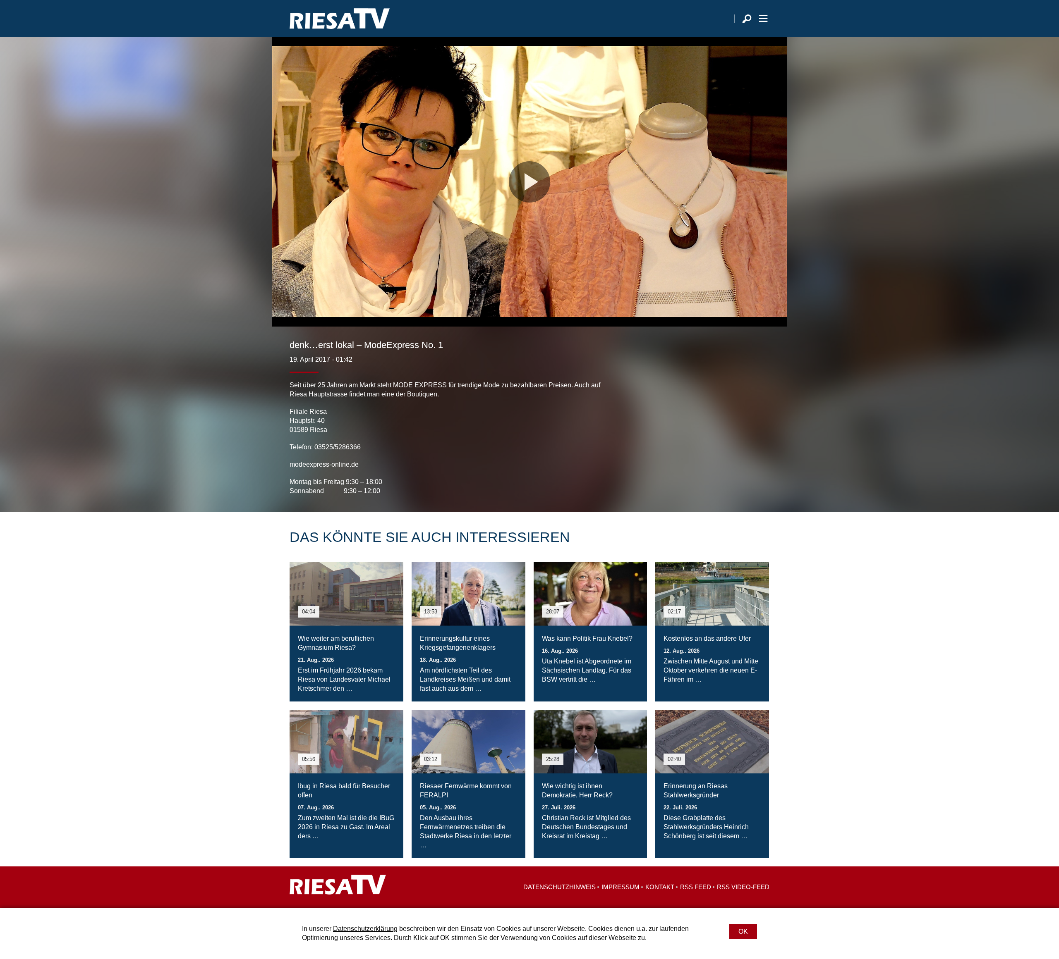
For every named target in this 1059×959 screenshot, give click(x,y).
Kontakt (659, 886)
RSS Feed (695, 886)
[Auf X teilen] (726, 479)
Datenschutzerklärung (365, 928)
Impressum (620, 886)
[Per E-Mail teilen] (761, 479)
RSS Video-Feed (743, 886)
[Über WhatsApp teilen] (744, 479)
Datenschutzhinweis (559, 886)
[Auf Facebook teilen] (710, 479)
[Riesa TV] (340, 18)
